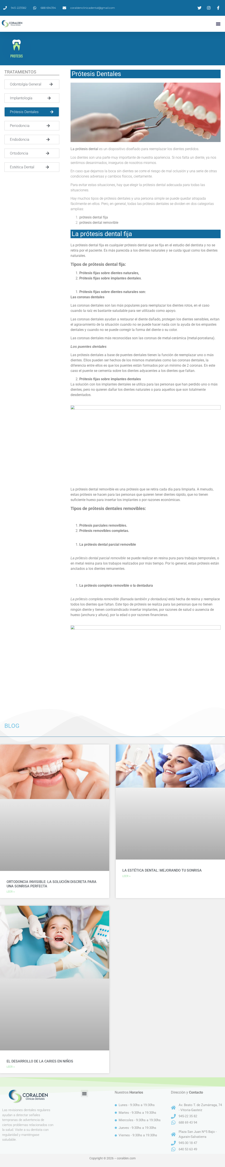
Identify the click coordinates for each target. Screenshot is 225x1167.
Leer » (11, 891)
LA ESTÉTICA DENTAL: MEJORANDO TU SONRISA (162, 870)
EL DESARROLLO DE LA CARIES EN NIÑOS (40, 1061)
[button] (218, 23)
